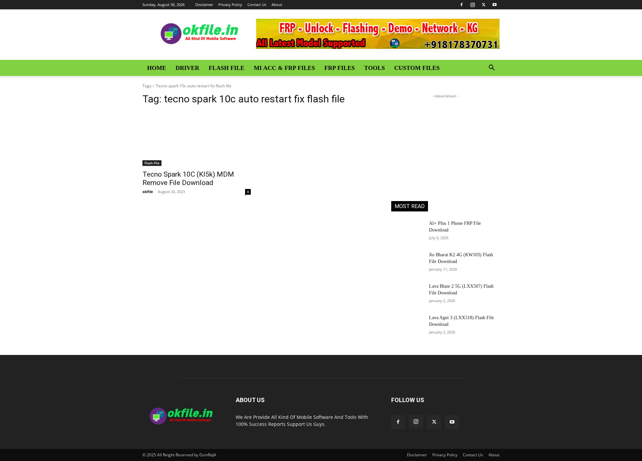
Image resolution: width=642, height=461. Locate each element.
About (277, 4)
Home (156, 68)
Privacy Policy (230, 4)
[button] (492, 68)
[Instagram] (472, 4)
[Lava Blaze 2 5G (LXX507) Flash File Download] (407, 294)
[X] (483, 4)
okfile (147, 191)
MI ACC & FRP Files (284, 68)
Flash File (226, 68)
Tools (374, 68)
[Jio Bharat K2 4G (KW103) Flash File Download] (407, 263)
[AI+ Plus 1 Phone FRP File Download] (407, 231)
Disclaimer (204, 4)
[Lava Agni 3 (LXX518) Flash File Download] (407, 325)
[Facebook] (461, 4)
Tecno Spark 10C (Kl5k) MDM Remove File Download (188, 178)
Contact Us (256, 4)
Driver (187, 68)
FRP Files (339, 68)
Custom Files (417, 68)
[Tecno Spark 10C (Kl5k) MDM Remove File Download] (196, 139)
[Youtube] (495, 4)
